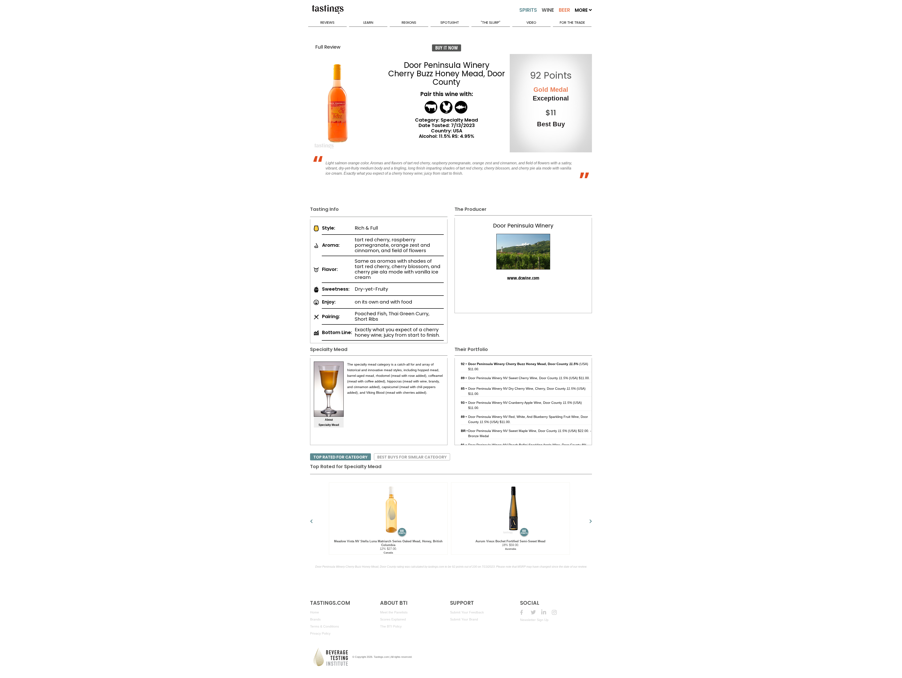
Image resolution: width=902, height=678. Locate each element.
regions (409, 22)
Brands (315, 619)
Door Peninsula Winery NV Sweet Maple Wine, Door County (517, 431)
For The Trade (572, 22)
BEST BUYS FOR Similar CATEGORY (412, 457)
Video (531, 22)
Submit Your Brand (464, 619)
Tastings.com (381, 656)
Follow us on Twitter (536, 612)
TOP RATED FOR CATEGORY (340, 457)
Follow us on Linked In (546, 612)
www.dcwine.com (523, 278)
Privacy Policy (320, 633)
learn (368, 22)
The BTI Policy (391, 626)
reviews (327, 22)
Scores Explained (393, 619)
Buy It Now (446, 48)
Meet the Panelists (394, 612)
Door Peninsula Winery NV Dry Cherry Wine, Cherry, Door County (522, 388)
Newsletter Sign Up (534, 620)
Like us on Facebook (525, 612)
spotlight (449, 22)
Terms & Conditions (324, 626)
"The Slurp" (490, 22)
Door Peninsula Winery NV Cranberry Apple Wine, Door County (520, 402)
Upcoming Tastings (557, 612)
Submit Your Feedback (467, 612)
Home (314, 612)
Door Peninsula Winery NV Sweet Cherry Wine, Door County (518, 378)
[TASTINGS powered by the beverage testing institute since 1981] (327, 12)
